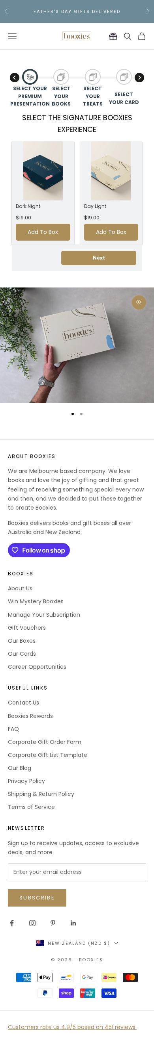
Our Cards (22, 654)
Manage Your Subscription (44, 615)
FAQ (13, 729)
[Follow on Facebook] (12, 923)
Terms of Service (31, 807)
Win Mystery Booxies (36, 601)
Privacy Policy (26, 781)
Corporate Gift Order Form (44, 742)
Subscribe (37, 897)
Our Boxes (22, 641)
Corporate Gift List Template (47, 755)
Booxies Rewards (30, 716)
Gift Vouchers (27, 628)
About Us (20, 588)
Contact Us (23, 703)
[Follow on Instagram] (32, 923)
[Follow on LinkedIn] (73, 923)
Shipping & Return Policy (41, 794)
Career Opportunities (37, 667)
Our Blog (19, 768)
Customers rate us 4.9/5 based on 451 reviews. (72, 1027)
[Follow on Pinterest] (53, 923)
